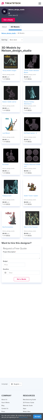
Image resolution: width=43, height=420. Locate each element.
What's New (26, 411)
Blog (3, 405)
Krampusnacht (6, 196)
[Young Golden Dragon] (10, 62)
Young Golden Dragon (9, 70)
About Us (4, 399)
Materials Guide (28, 405)
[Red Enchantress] (10, 218)
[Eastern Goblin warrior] (10, 93)
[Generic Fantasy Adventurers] (32, 93)
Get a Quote (21, 279)
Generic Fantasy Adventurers (29, 103)
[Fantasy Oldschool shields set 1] (32, 155)
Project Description (9, 252)
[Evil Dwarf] (10, 155)
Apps (24, 408)
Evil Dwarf (5, 164)
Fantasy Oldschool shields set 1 (32, 165)
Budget (5, 261)
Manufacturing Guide (29, 399)
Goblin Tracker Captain (31, 196)
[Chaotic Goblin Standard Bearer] (32, 62)
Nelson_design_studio (9, 33)
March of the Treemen (31, 227)
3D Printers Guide (28, 402)
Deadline (6, 269)
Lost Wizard (6, 133)
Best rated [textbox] (13, 40)
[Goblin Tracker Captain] (32, 187)
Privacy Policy (23, 417)
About (4, 27)
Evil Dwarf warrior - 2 (30, 133)
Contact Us (5, 408)
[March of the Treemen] (32, 218)
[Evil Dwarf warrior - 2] (32, 124)
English (17, 384)
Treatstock (11, 3)
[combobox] (16, 40)
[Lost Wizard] (10, 124)
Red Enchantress (7, 227)
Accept (37, 417)
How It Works (6, 402)
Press (3, 411)
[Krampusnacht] (10, 187)
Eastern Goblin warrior (9, 102)
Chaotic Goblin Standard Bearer (31, 71)
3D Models (15, 27)
